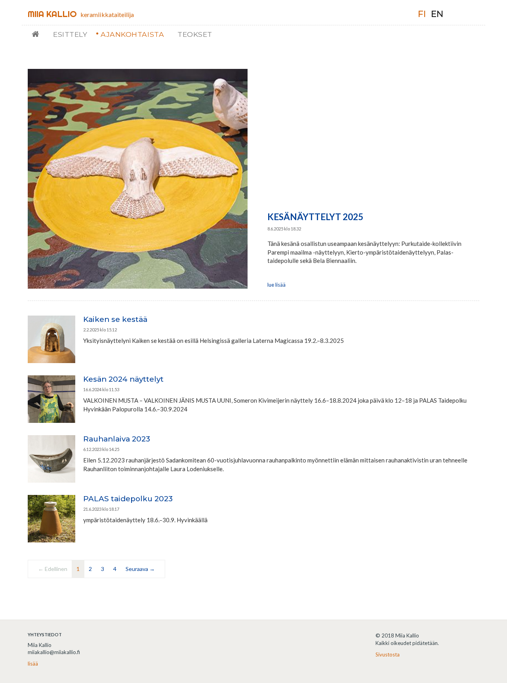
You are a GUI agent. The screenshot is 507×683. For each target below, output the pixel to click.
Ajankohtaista (132, 34)
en (437, 14)
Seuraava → (140, 568)
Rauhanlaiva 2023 (116, 438)
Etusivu (39, 34)
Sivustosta (387, 654)
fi (422, 14)
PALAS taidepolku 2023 (128, 498)
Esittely (70, 34)
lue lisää (276, 285)
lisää (33, 663)
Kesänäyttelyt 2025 (315, 216)
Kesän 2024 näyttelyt (123, 379)
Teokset (194, 34)
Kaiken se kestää (115, 319)
